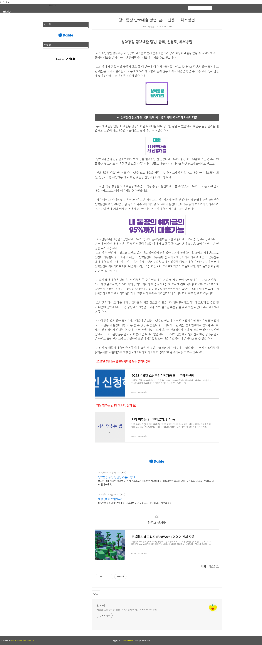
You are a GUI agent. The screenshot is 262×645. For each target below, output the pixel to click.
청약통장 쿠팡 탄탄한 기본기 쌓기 (116, 477)
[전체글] (232, 6)
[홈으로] (226, 6)
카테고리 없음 (148, 26)
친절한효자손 (16, 640)
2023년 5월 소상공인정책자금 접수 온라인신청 (123, 361)
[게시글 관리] (110, 576)
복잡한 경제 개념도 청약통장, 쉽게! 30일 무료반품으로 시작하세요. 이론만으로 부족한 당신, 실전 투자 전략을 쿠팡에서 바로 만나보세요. (156, 483)
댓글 (95, 594)
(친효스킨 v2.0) (28, 640)
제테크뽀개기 (128, 640)
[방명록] (238, 6)
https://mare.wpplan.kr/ (108, 494)
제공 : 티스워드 (210, 566)
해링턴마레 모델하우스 (110, 499)
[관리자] (250, 6)
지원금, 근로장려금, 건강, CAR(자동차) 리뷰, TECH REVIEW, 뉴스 (127, 609)
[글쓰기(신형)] (244, 6)
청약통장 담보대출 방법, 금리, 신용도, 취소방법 (157, 19)
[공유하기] (106, 576)
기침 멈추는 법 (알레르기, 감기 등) (116, 405)
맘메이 (7, 12)
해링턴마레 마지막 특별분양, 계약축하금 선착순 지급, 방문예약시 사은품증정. (135, 503)
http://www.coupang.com (109, 472)
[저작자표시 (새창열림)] (127, 576)
